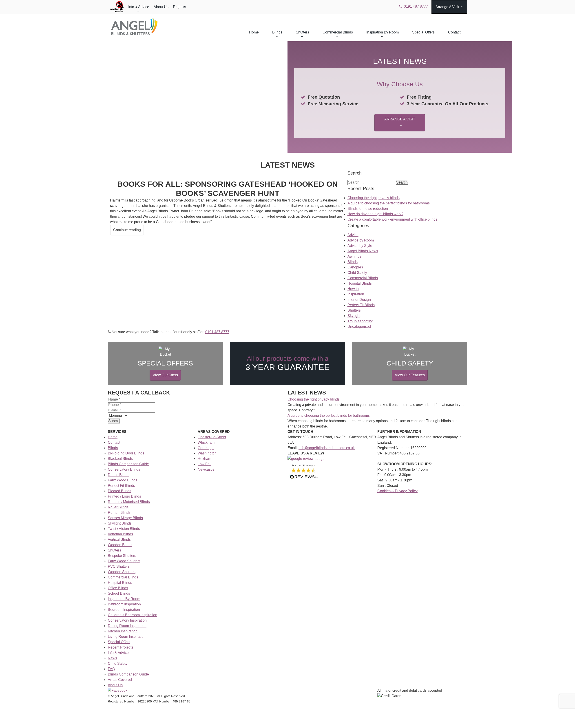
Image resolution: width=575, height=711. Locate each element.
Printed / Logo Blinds (124, 496)
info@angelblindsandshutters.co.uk (327, 448)
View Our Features (410, 375)
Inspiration (355, 294)
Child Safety (357, 273)
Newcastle (206, 469)
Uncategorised (359, 326)
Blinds (277, 32)
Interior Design (359, 299)
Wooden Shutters (121, 572)
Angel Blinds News (362, 251)
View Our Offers (165, 375)
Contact (454, 32)
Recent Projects (120, 647)
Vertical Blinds (119, 539)
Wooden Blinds (120, 545)
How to (353, 289)
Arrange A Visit (447, 7)
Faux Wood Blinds (122, 480)
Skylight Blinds (120, 523)
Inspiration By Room (382, 32)
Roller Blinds (118, 507)
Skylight (353, 316)
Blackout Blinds (120, 459)
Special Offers (423, 32)
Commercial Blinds (338, 32)
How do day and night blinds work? (375, 214)
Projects (179, 7)
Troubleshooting (360, 321)
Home (254, 32)
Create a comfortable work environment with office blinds (392, 219)
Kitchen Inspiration (122, 631)
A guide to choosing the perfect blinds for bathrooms (388, 203)
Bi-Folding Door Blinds (126, 453)
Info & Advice (138, 7)
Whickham (206, 442)
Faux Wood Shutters (124, 561)
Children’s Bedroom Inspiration (132, 615)
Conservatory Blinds (124, 469)
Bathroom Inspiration (124, 604)
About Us (161, 7)
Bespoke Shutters (122, 556)
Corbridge (206, 448)
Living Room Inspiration (127, 636)
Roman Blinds (119, 512)
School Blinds (119, 593)
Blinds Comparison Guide (128, 464)
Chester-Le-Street (212, 437)
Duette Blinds (118, 475)
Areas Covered (120, 680)
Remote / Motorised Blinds (129, 502)
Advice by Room (360, 240)
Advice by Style (359, 246)
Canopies (355, 267)
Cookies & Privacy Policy (397, 491)
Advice (352, 235)
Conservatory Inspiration (127, 620)
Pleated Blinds (119, 491)
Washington (207, 453)
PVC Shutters (119, 566)
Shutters (302, 32)
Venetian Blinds (120, 534)
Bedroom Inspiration (124, 609)
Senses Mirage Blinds (125, 518)
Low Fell (204, 464)
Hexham (204, 459)
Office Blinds (118, 588)
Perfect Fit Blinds (361, 305)
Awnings (354, 256)
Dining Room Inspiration (127, 626)
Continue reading (127, 230)
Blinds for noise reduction (367, 208)
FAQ (111, 669)
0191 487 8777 (416, 6)
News (112, 658)
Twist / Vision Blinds (124, 529)
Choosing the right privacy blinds (373, 198)
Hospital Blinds (359, 283)
